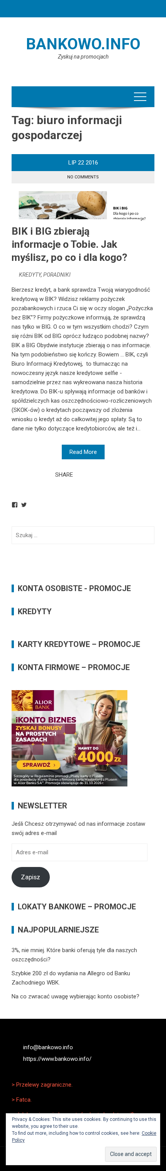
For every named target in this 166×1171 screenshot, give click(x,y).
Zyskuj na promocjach (83, 57)
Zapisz (30, 877)
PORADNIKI (57, 275)
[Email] (106, 474)
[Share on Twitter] (89, 474)
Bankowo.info (83, 44)
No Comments (83, 177)
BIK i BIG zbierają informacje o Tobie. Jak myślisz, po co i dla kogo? (69, 244)
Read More (83, 452)
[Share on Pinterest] (98, 474)
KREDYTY (30, 275)
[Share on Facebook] (81, 474)
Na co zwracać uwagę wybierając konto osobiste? (75, 996)
